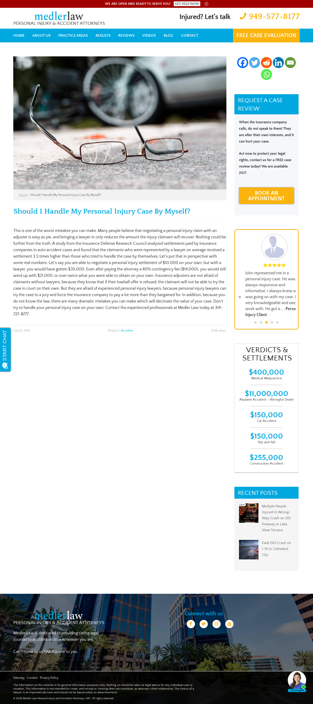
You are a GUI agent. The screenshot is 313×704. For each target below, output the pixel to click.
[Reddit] (266, 62)
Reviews (126, 35)
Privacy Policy (49, 678)
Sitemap (19, 678)
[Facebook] (242, 62)
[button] (255, 322)
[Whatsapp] (266, 74)
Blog (168, 35)
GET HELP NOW (187, 4)
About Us (41, 35)
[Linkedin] (278, 62)
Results (103, 35)
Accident (127, 331)
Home (19, 35)
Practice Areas (73, 35)
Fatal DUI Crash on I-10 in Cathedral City (276, 549)
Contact (189, 35)
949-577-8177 (274, 16)
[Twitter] (254, 62)
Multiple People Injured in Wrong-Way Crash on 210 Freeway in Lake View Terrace (276, 518)
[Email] (290, 62)
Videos (149, 35)
